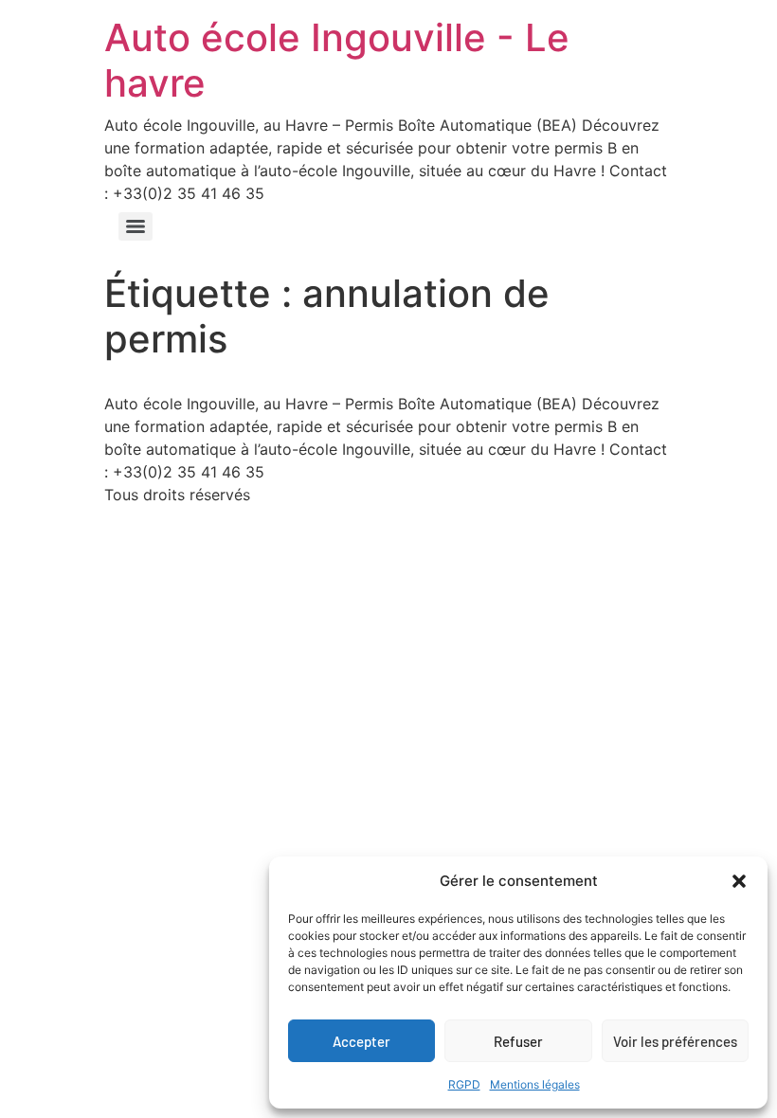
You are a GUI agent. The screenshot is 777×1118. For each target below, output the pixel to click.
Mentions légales (535, 1084)
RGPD (464, 1084)
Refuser (518, 1041)
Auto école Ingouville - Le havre (336, 60)
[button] (739, 881)
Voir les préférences (675, 1041)
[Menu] (135, 226)
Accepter (361, 1041)
